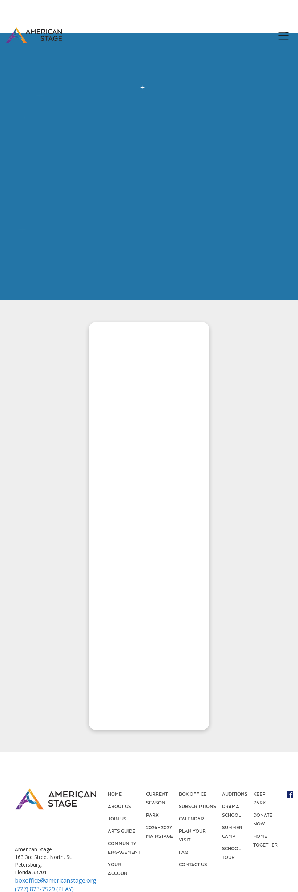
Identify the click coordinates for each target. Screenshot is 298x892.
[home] (33, 35)
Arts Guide (121, 831)
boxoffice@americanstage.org (55, 880)
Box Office (192, 794)
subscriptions (197, 806)
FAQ (183, 852)
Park (152, 815)
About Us (119, 806)
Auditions (234, 794)
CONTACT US (193, 865)
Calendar (191, 819)
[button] (281, 35)
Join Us (117, 819)
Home (115, 794)
